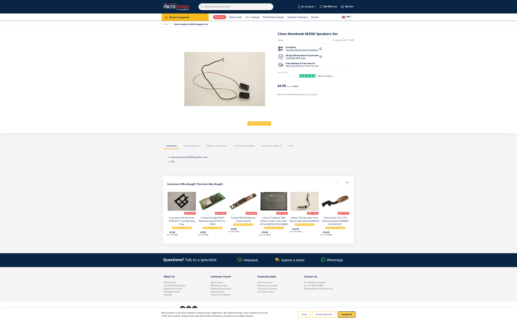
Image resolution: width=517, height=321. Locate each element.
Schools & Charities (267, 288)
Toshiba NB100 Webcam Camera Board (243, 219)
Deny (304, 314)
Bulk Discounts (265, 282)
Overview (171, 146)
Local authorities (265, 291)
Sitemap (168, 294)
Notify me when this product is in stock (297, 94)
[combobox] (236, 6)
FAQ (290, 146)
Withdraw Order (219, 285)
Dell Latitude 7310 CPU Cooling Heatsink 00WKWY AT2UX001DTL (335, 221)
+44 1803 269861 (315, 285)
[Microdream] (176, 7)
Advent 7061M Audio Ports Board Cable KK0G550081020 (304, 219)
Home (165, 24)
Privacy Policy (217, 291)
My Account (217, 282)
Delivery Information (221, 288)
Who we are (170, 282)
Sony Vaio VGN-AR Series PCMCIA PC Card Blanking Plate (182, 221)
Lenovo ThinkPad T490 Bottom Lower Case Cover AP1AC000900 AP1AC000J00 (274, 221)
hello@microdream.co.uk (320, 288)
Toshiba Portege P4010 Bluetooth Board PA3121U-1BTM (212, 221)
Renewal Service (172, 291)
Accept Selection (324, 314)
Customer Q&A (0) (271, 146)
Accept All (346, 314)
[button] (306, 6)
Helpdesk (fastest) (316, 282)
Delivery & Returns (216, 146)
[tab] (171, 146)
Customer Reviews (244, 146)
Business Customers (267, 285)
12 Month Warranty (295, 58)
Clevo (280, 40)
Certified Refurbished (175, 285)
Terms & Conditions (221, 294)
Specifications (191, 146)
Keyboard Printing (173, 288)
